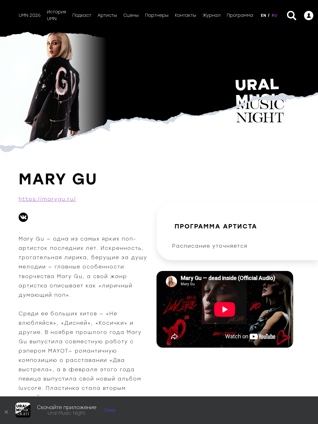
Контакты (185, 15)
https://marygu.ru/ (47, 199)
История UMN (56, 15)
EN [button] (263, 15)
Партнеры (157, 15)
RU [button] (275, 15)
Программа (240, 15)
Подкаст (81, 15)
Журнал (211, 15)
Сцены (131, 15)
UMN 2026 (30, 15)
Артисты (107, 15)
